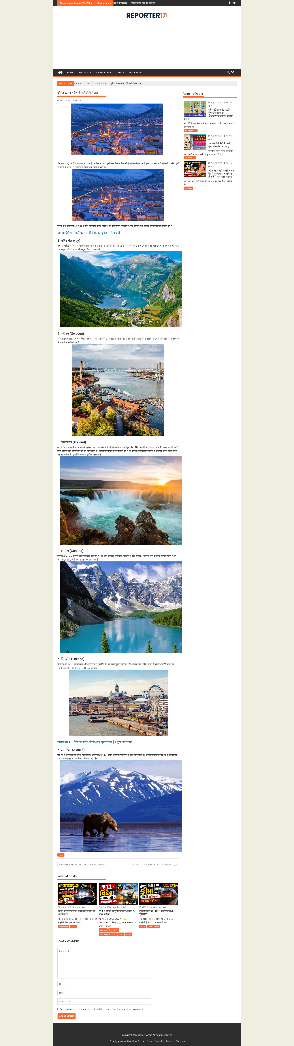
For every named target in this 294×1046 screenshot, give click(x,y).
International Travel (108, 934)
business (103, 930)
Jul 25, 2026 (146, 907)
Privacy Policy (105, 72)
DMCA (121, 72)
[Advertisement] (147, 44)
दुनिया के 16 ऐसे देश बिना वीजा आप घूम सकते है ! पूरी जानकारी (95, 742)
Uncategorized (191, 130)
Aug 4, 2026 (65, 907)
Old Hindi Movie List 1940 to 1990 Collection (83, 864)
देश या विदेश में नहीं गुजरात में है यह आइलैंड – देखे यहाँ (88, 233)
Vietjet (128, 934)
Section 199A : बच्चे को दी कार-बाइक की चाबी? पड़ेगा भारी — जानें (144, 3)
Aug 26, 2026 (216, 102)
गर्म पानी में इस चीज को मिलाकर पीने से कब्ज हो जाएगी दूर (153, 864)
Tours (142, 926)
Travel (61, 855)
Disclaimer (135, 72)
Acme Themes (177, 1040)
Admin (78, 100)
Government (190, 158)
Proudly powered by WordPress (126, 1040)
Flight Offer (113, 930)
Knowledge (63, 926)
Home (70, 72)
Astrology (188, 188)
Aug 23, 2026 (216, 135)
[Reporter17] (60, 72)
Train (149, 926)
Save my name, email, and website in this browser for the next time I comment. (102, 1008)
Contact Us (84, 72)
